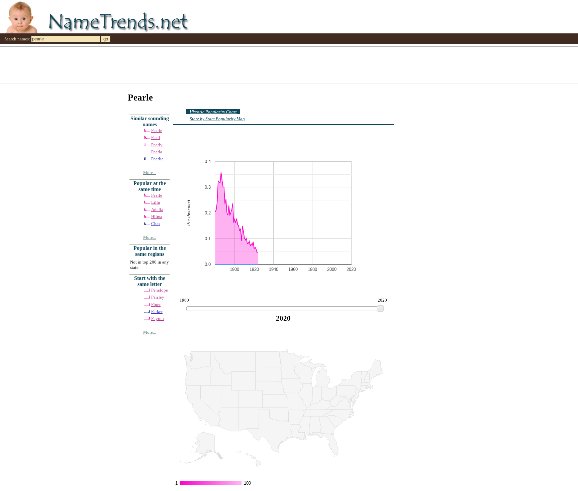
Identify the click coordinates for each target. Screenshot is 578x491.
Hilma (156, 216)
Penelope (159, 290)
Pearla (156, 151)
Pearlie (157, 158)
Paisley (157, 297)
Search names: (17, 38)
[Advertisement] (200, 64)
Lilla (155, 202)
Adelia (157, 209)
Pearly (157, 144)
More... (149, 172)
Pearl (155, 137)
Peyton (157, 318)
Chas (155, 223)
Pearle (156, 130)
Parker (157, 311)
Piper (156, 304)
